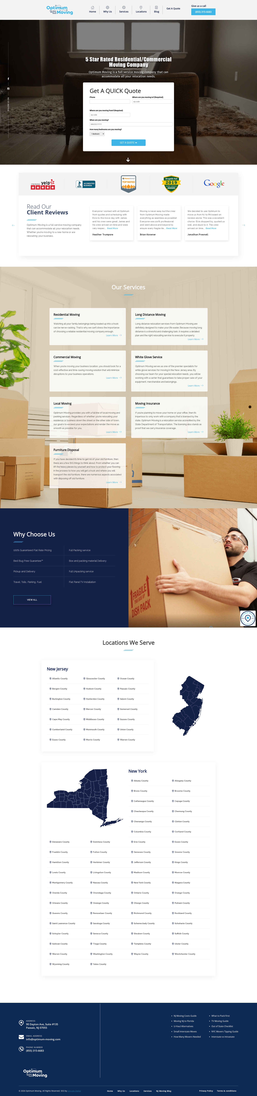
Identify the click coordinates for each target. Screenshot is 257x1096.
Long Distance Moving (150, 314)
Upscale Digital (74, 1091)
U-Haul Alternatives (183, 1026)
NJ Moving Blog (163, 1091)
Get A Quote (173, 8)
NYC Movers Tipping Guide (224, 1031)
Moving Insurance (147, 403)
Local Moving (62, 403)
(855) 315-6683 (203, 11)
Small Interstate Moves (185, 1031)
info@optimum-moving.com (43, 1039)
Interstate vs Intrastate (223, 1036)
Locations (141, 11)
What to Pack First (220, 1015)
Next (243, 225)
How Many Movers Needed (187, 1036)
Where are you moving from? (106, 110)
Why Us (107, 11)
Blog (156, 11)
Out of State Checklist (222, 1026)
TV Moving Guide (219, 1021)
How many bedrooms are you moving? (106, 129)
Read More (112, 228)
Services (123, 11)
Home (92, 11)
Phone (92, 97)
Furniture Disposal (66, 450)
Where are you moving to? (147, 97)
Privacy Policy (206, 1091)
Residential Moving (67, 314)
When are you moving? (99, 120)
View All (32, 600)
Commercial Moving (67, 357)
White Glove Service (148, 357)
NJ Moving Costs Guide (185, 1015)
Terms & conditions (226, 1091)
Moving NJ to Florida (184, 1021)
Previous (13, 225)
